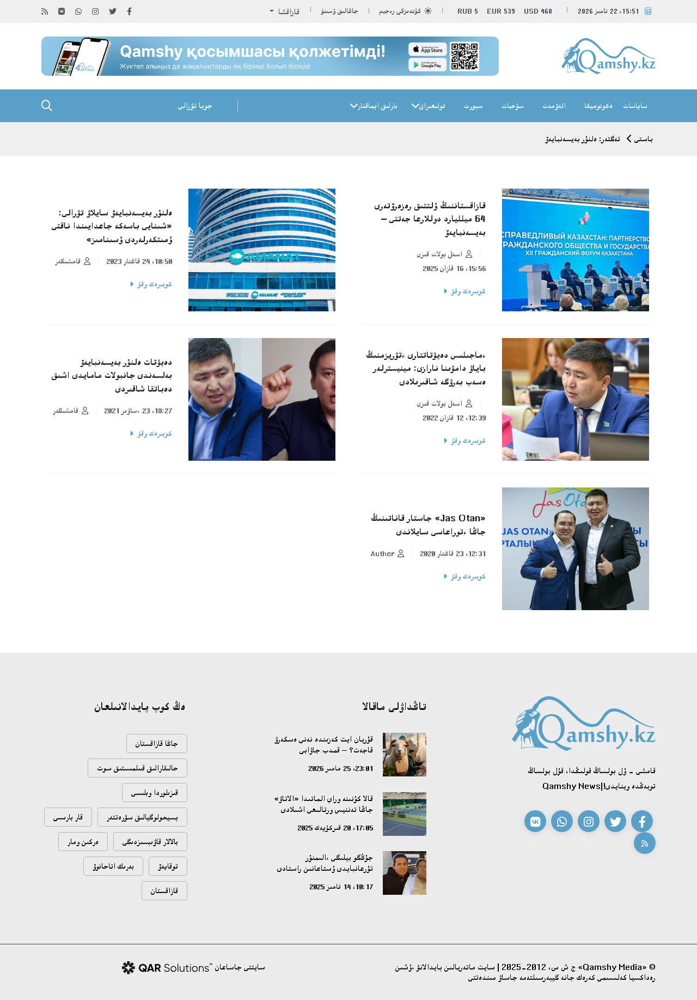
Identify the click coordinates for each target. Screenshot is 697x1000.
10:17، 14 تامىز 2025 (341, 886)
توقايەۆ (168, 866)
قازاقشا (287, 11)
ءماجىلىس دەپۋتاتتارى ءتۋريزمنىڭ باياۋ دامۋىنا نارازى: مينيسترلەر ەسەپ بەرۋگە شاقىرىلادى (426, 368)
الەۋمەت (554, 105)
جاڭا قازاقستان (157, 743)
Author (382, 553)
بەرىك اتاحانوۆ (113, 866)
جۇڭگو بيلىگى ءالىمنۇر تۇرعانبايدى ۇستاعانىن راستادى (325, 863)
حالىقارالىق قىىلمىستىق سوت (137, 768)
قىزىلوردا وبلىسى (154, 792)
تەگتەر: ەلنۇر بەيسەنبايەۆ (582, 138)
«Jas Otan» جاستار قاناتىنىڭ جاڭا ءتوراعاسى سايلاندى (428, 525)
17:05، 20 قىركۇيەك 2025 (335, 827)
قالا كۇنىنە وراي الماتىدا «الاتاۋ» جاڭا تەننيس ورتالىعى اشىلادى (323, 804)
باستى (643, 138)
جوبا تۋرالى (195, 105)
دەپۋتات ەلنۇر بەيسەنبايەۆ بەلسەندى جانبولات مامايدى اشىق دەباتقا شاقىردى (112, 375)
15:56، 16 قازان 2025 (454, 268)
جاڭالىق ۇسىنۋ (339, 11)
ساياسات (635, 105)
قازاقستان (164, 890)
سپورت (473, 105)
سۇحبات (513, 105)
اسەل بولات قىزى (439, 254)
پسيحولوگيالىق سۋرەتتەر (142, 817)
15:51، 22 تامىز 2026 (608, 11)
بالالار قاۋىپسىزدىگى (150, 841)
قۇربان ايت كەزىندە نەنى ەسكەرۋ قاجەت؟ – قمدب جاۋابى (323, 744)
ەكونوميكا (598, 105)
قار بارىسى (68, 817)
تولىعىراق (432, 105)
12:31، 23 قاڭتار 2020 (453, 553)
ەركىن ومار (83, 841)
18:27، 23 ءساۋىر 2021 (138, 410)
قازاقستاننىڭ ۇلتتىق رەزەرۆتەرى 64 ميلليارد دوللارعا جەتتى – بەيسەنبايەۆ (430, 219)
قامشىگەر (68, 261)
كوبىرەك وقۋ (468, 291)
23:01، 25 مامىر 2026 (340, 768)
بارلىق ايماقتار (378, 105)
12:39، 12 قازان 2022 (454, 417)
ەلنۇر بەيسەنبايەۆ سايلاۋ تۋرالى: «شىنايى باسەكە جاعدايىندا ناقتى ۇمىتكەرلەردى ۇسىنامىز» (112, 226)
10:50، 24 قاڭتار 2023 (139, 261)
